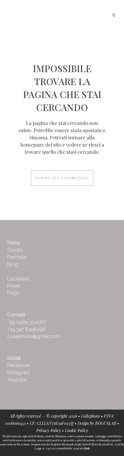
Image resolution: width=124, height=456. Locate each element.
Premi (13, 286)
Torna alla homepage (62, 178)
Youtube (17, 379)
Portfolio (17, 257)
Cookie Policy (76, 430)
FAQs (13, 293)
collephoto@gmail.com (33, 336)
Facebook (18, 365)
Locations (18, 279)
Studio (14, 250)
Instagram (18, 372)
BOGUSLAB (105, 423)
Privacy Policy (48, 430)
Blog (12, 264)
